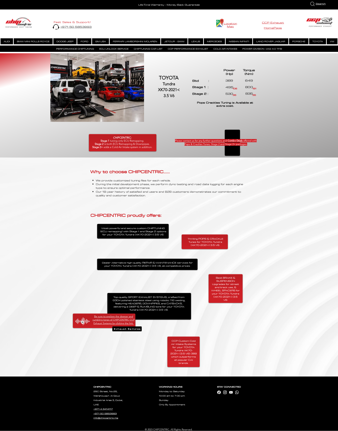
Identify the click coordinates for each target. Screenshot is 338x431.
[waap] (237, 392)
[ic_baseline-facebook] (219, 392)
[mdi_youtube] (231, 392)
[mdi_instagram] (225, 392)
